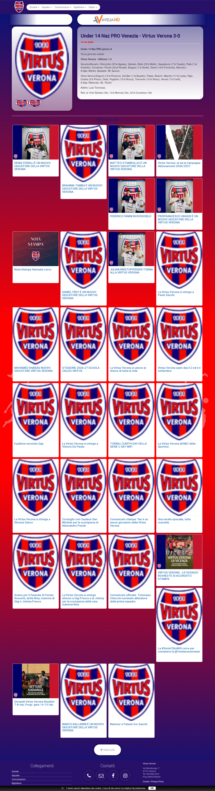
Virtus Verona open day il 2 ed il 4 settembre (179, 369)
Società (33, 7)
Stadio (92, 7)
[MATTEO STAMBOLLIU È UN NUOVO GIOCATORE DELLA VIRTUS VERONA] (131, 142)
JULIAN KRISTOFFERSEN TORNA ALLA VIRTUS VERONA (131, 271)
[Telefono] (89, 776)
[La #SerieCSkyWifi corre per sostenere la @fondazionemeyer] (179, 616)
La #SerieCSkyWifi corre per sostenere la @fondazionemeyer (179, 650)
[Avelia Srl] (145, 19)
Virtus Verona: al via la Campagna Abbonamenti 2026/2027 (179, 164)
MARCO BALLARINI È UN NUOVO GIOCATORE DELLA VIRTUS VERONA (83, 727)
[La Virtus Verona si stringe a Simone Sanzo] (36, 487)
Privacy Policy (157, 781)
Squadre (46, 7)
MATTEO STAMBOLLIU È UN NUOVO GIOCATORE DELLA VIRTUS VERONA (128, 166)
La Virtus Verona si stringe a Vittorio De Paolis (80, 445)
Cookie (146, 781)
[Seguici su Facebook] (113, 776)
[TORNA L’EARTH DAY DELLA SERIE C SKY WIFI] (131, 411)
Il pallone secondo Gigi (28, 443)
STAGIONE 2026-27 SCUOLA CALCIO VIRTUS (80, 369)
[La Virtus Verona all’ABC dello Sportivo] (179, 411)
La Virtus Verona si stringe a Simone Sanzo (32, 521)
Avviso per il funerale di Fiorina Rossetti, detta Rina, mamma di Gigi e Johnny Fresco (34, 598)
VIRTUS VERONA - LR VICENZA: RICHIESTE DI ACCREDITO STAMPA (178, 575)
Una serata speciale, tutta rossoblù (174, 521)
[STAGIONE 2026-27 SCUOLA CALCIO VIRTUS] (83, 335)
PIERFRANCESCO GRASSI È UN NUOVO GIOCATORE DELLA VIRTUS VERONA (178, 219)
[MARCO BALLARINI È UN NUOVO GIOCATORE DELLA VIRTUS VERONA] (83, 692)
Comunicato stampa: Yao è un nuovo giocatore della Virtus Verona (129, 522)
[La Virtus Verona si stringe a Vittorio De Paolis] (83, 411)
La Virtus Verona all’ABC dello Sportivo (177, 445)
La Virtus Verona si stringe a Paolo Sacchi (176, 293)
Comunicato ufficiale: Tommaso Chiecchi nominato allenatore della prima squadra (130, 598)
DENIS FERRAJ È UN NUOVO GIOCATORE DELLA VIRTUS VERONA (32, 166)
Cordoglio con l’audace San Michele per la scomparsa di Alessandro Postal (80, 522)
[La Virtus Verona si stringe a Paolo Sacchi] (179, 259)
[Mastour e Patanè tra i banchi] (131, 692)
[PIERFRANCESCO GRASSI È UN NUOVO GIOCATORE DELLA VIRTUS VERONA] (179, 195)
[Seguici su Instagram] (126, 776)
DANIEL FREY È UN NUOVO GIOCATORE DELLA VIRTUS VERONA (80, 295)
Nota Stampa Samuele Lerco (32, 269)
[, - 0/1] (22, 103)
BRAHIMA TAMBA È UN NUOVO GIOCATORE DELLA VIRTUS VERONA (82, 188)
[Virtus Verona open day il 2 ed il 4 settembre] (179, 335)
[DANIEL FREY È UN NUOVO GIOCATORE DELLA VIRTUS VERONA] (83, 259)
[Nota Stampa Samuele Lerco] (36, 248)
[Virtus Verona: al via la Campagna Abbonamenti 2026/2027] (179, 142)
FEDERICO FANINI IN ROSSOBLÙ (130, 216)
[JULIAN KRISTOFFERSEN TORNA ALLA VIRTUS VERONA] (131, 248)
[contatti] (101, 776)
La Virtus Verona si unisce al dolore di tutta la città (128, 369)
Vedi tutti (108, 750)
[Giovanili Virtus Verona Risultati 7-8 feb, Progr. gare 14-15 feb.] (36, 680)
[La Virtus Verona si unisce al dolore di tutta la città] (131, 335)
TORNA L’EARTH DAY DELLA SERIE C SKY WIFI (128, 445)
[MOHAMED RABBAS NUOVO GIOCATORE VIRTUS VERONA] (36, 335)
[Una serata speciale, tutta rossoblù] (179, 487)
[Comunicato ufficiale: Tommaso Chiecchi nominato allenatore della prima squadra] (131, 563)
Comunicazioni (62, 7)
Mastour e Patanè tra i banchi (128, 724)
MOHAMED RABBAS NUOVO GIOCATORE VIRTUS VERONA (33, 369)
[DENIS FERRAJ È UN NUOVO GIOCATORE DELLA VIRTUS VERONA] (36, 142)
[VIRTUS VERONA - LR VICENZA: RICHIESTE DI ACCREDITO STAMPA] (179, 551)
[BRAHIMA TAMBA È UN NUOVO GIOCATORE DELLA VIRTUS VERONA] (83, 153)
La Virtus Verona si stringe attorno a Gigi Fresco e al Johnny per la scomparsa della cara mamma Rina (83, 599)
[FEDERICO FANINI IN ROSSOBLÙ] (131, 195)
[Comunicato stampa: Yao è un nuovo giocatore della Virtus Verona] (131, 487)
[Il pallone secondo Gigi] (36, 411)
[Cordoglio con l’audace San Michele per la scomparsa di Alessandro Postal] (83, 487)
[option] (145, 19)
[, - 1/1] (35, 103)
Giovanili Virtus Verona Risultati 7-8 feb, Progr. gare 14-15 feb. (34, 703)
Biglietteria (79, 7)
